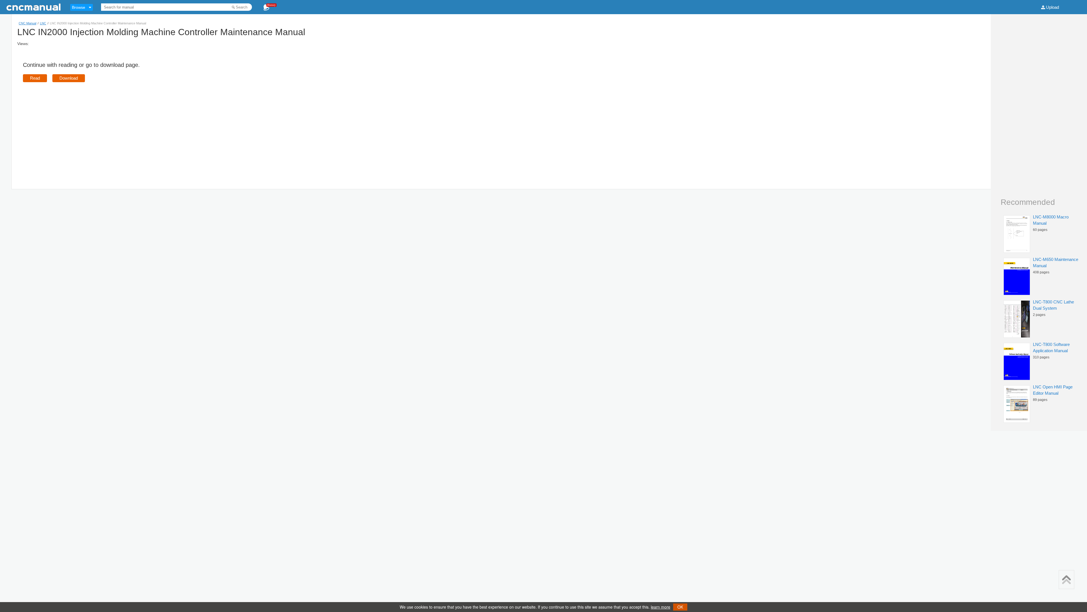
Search (241, 7)
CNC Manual (27, 23)
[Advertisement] (70, 127)
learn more (660, 607)
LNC (43, 23)
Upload (1052, 7)
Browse (78, 7)
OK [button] (680, 607)
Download (68, 78)
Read (35, 78)
